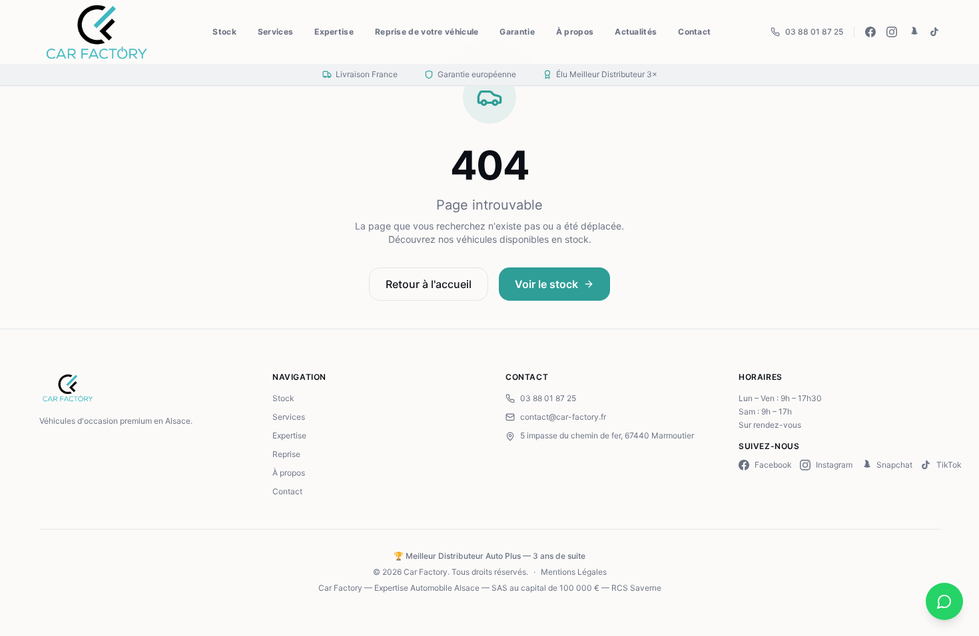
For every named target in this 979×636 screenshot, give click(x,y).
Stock (224, 32)
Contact (694, 32)
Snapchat (894, 465)
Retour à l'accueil (429, 284)
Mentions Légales (574, 572)
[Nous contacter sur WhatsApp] (944, 601)
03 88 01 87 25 (814, 32)
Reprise (286, 454)
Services (275, 32)
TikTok (949, 465)
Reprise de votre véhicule (427, 32)
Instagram (834, 465)
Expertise (334, 32)
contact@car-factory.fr (563, 417)
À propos (574, 32)
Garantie (516, 32)
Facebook (773, 465)
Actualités (636, 32)
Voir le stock (546, 284)
